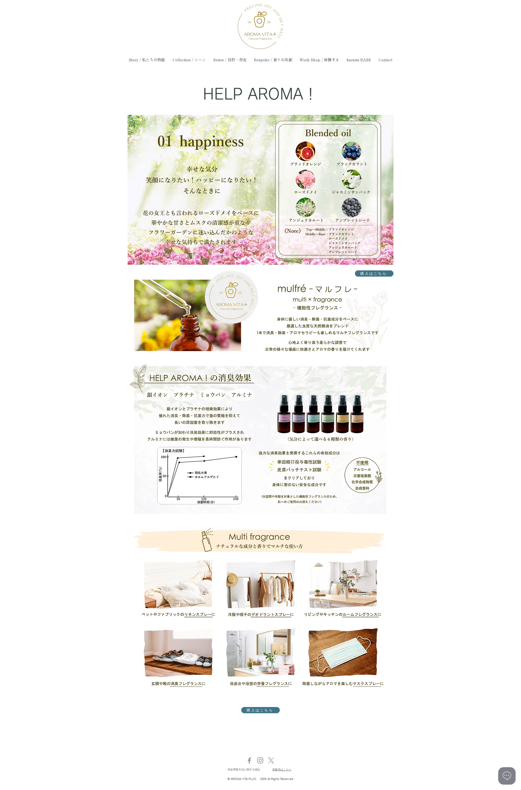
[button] (273, 59)
